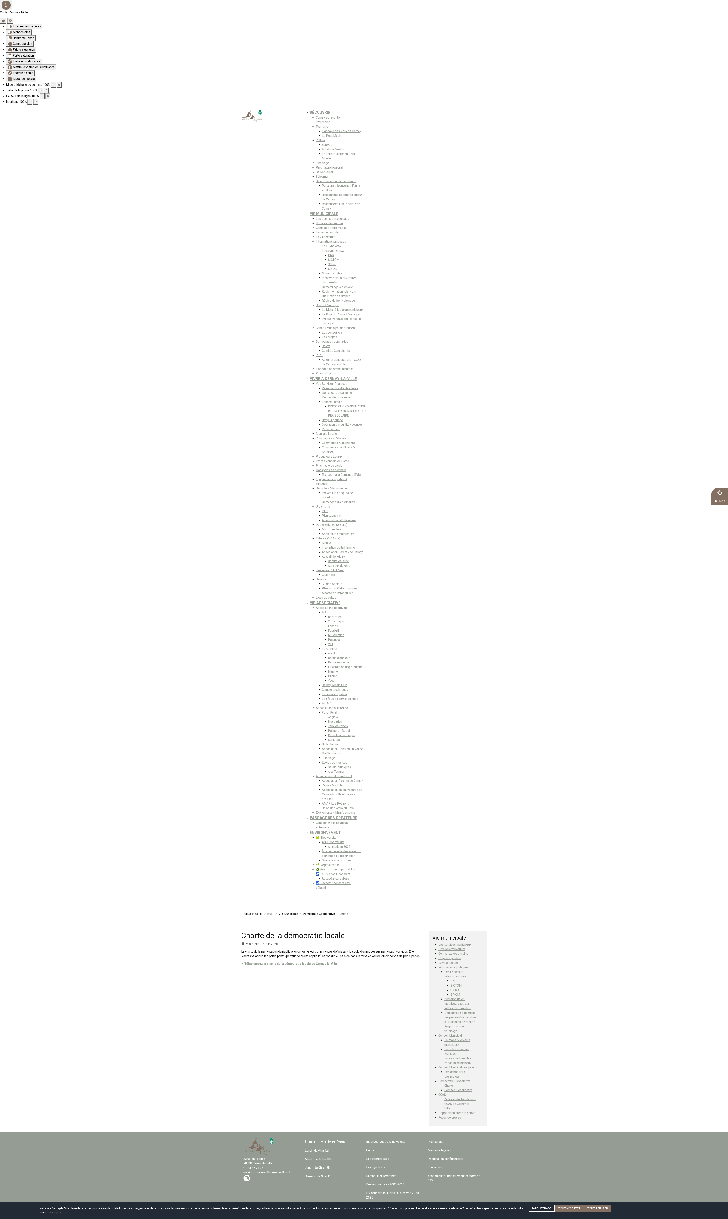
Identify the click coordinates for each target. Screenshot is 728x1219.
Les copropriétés (377, 1159)
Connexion (435, 1167)
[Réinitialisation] (3, 21)
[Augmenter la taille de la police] (46, 90)
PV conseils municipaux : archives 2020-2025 (393, 1195)
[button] (719, 496)
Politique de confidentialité (445, 1159)
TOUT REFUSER (597, 1208)
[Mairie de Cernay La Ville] (251, 116)
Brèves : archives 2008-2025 (385, 1184)
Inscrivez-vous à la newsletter (386, 1142)
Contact (371, 1150)
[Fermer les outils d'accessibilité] (10, 21)
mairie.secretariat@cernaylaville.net (266, 1172)
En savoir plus (53, 1212)
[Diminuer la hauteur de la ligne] (42, 96)
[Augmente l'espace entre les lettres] (35, 102)
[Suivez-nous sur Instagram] (246, 1178)
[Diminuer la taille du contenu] (53, 85)
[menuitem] (320, 112)
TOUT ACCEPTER (569, 1208)
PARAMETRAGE (541, 1208)
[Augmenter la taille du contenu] (59, 85)
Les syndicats (375, 1167)
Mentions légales (439, 1150)
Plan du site (435, 1142)
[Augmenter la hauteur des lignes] (47, 96)
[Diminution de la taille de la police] (40, 90)
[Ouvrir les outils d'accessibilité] (6, 5)
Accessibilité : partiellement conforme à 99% (454, 1178)
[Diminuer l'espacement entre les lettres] (29, 102)
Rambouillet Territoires (381, 1176)
